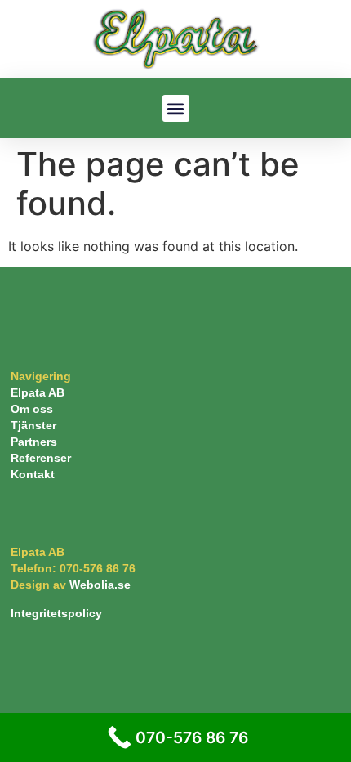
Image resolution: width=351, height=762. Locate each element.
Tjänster (33, 425)
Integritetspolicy (56, 613)
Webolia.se (100, 584)
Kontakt (33, 474)
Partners (34, 441)
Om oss (32, 408)
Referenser (41, 457)
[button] (175, 108)
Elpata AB (37, 392)
